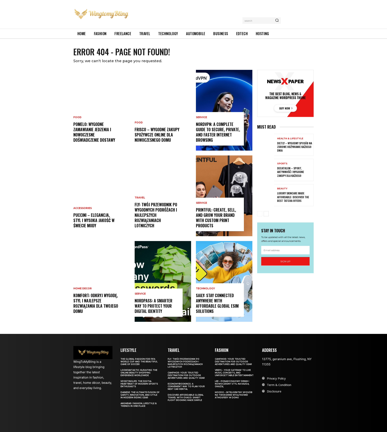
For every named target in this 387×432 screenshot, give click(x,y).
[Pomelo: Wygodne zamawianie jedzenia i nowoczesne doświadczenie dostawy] (101, 110)
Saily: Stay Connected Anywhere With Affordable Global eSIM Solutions (217, 303)
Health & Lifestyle (290, 138)
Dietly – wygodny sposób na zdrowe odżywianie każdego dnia (294, 146)
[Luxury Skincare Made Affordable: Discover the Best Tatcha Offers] (265, 195)
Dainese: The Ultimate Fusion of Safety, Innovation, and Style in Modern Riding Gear (140, 395)
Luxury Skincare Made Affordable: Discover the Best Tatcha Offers (293, 196)
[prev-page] (259, 213)
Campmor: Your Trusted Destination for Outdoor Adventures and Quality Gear (186, 375)
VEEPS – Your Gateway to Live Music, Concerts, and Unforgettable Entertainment (234, 373)
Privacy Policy (276, 378)
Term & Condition (279, 385)
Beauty (282, 189)
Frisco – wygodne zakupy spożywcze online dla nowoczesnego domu (157, 134)
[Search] (277, 20)
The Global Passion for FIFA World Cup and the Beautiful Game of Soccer (139, 362)
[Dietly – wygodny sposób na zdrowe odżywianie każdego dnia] (265, 145)
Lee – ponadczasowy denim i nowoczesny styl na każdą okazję (232, 384)
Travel (140, 197)
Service (140, 294)
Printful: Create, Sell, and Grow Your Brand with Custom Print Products (216, 218)
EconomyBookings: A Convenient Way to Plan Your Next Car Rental (186, 386)
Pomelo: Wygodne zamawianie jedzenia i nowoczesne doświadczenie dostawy (94, 132)
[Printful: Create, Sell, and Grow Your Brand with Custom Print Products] (224, 195)
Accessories (82, 208)
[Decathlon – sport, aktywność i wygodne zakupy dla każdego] (265, 170)
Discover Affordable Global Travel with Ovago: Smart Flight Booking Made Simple (186, 398)
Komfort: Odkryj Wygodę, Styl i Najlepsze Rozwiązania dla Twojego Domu (95, 303)
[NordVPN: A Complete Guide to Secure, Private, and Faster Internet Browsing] (224, 110)
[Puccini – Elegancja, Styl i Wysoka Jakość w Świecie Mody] (101, 195)
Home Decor (82, 288)
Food (77, 117)
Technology (205, 288)
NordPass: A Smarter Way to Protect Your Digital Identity (153, 306)
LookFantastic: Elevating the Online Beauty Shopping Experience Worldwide (139, 373)
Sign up (285, 261)
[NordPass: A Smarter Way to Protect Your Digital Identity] (163, 281)
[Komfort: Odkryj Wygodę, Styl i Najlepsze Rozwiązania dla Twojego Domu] (101, 281)
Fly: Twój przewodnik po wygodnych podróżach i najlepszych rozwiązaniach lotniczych (156, 215)
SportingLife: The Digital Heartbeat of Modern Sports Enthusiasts (139, 384)
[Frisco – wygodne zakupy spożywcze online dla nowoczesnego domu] (163, 110)
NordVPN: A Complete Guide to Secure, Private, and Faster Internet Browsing (218, 132)
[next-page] (266, 213)
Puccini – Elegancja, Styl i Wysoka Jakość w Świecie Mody (93, 220)
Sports (282, 164)
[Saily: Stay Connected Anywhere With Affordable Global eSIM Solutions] (224, 281)
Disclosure (274, 391)
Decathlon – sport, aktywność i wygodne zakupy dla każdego (290, 171)
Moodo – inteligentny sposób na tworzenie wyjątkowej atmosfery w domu (233, 395)
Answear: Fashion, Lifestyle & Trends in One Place (139, 404)
